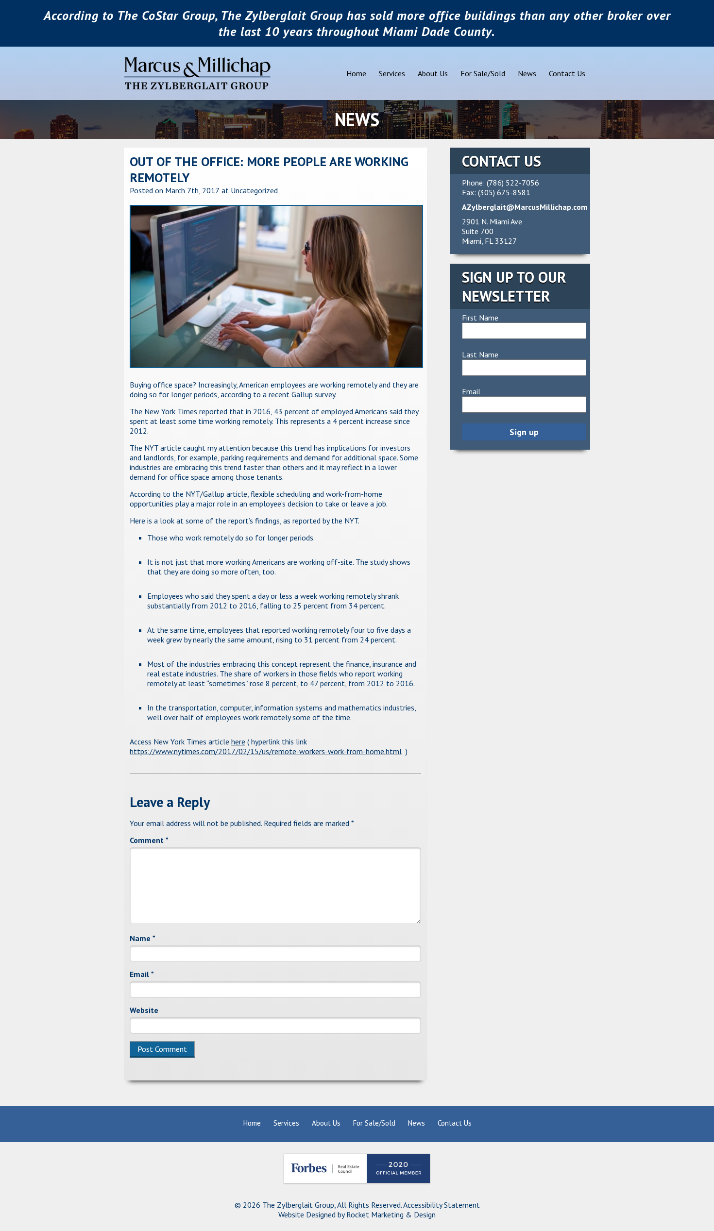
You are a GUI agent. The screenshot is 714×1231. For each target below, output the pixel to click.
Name (142, 938)
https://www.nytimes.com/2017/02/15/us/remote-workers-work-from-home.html (266, 751)
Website (144, 1010)
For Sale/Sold (482, 73)
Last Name (480, 354)
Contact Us (567, 73)
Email (142, 974)
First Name (480, 317)
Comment (149, 840)
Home (356, 73)
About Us (433, 73)
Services (392, 73)
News (527, 73)
